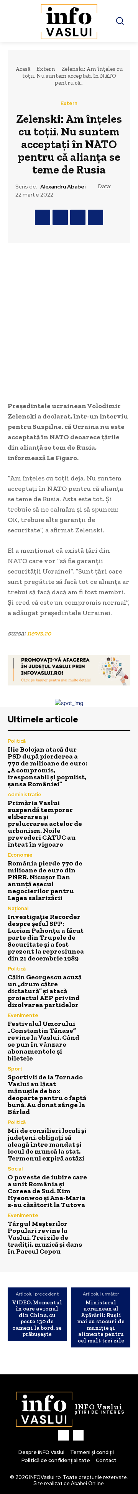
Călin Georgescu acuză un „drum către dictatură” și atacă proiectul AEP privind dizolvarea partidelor (45, 991)
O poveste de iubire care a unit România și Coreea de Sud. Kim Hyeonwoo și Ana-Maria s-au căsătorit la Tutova (47, 1191)
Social (15, 1168)
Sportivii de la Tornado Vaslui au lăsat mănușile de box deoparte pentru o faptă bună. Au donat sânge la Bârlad (47, 1094)
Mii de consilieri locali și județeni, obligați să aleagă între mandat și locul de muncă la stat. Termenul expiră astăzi (47, 1144)
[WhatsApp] (95, 217)
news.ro (39, 633)
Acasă (22, 68)
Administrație (24, 794)
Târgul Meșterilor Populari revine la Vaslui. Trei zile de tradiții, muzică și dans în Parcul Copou (45, 1237)
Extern (45, 68)
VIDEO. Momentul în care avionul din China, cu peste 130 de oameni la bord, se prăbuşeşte (37, 1318)
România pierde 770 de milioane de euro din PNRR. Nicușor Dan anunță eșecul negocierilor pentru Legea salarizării (45, 880)
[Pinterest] (77, 217)
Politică (17, 741)
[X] (60, 217)
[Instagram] (78, 1435)
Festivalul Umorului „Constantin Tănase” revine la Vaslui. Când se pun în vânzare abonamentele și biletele (43, 1040)
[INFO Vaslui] (69, 21)
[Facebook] (42, 217)
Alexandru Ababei (62, 186)
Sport (15, 1068)
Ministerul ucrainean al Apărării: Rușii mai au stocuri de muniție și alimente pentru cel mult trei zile (101, 1321)
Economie (20, 854)
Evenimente (23, 1015)
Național (18, 908)
